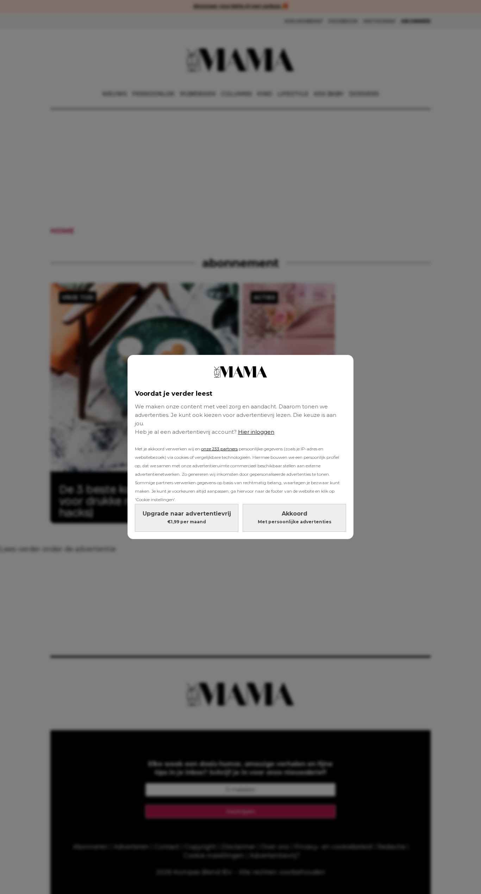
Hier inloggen (256, 431)
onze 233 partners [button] (219, 448)
